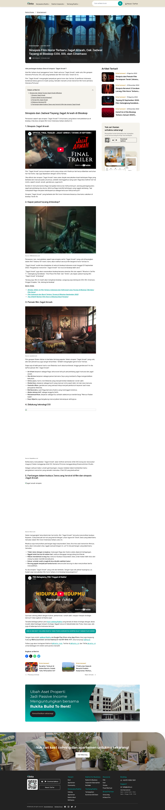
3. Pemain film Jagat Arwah (39, 100)
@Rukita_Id (74, 643)
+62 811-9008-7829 (129, 780)
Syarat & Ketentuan (48, 806)
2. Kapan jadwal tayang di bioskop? (41, 97)
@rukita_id (91, 643)
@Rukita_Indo (57, 643)
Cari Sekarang (82, 755)
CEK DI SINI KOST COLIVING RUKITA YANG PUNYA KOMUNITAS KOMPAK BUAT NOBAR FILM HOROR (61, 631)
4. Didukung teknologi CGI (38, 102)
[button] (131, 3)
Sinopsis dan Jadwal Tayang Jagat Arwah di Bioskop (46, 93)
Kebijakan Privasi (59, 806)
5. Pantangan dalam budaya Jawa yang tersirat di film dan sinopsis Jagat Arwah (55, 104)
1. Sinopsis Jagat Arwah (38, 95)
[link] (123, 140)
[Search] (120, 3)
